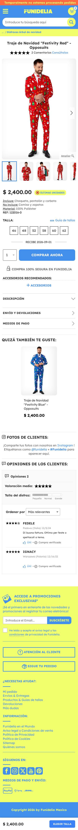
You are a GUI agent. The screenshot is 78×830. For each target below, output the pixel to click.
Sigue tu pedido (42, 666)
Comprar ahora (47, 255)
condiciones (16, 634)
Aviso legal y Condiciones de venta (28, 730)
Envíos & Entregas (16, 696)
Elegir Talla (62, 823)
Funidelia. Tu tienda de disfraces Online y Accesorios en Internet (38, 11)
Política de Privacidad (18, 734)
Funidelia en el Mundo (19, 726)
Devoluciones (13, 704)
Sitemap (9, 743)
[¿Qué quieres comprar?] (5, 11)
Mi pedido (10, 692)
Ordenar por (15, 512)
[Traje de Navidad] (39, 371)
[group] (9, 171)
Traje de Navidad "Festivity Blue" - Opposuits (36, 404)
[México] (6, 771)
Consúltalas (60, 52)
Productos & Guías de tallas (23, 700)
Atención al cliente (41, 652)
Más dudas (11, 708)
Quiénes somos (14, 747)
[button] (71, 113)
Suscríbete (59, 620)
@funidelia (39, 449)
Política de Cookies (16, 739)
